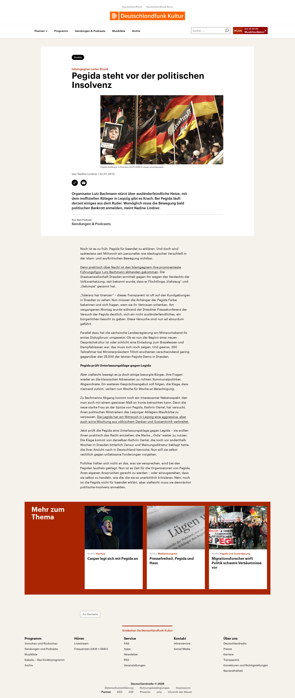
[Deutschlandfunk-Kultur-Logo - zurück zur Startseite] (147, 16)
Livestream (81, 643)
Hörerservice (182, 643)
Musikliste (118, 31)
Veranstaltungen (134, 665)
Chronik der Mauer (180, 691)
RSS (126, 659)
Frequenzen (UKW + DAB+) (91, 648)
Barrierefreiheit (233, 670)
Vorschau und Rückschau (41, 643)
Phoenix (145, 691)
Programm (61, 31)
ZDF (131, 691)
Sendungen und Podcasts (41, 648)
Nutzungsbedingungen (155, 687)
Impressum (183, 687)
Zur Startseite (90, 614)
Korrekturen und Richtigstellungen (245, 665)
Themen (39, 31)
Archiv (136, 31)
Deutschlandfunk (132, 6)
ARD (119, 691)
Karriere (228, 654)
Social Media (182, 648)
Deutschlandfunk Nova (159, 6)
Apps (127, 648)
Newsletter (131, 654)
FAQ (126, 643)
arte (159, 691)
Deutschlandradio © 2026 (147, 683)
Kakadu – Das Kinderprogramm (45, 659)
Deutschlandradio (235, 643)
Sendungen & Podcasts (90, 31)
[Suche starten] (227, 30)
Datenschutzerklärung (119, 687)
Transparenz (231, 659)
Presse (227, 648)
